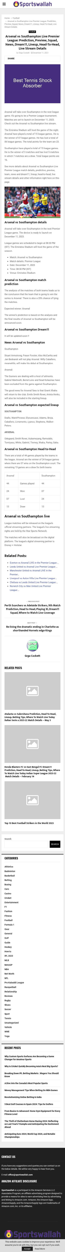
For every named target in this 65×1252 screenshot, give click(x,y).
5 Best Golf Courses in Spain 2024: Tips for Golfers (29, 1104)
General (8, 933)
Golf (7, 938)
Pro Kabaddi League (14, 982)
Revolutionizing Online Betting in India (23, 1097)
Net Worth (9, 974)
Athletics (9, 866)
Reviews (9, 996)
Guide (7, 942)
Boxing (8, 884)
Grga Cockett (24, 53)
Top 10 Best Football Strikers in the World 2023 (29, 823)
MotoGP (8, 965)
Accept (27, 1249)
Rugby (8, 1000)
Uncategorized (12, 1023)
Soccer (8, 1009)
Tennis (8, 1018)
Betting (8, 880)
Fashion (8, 911)
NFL (6, 978)
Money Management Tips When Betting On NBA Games (31, 1090)
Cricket (8, 898)
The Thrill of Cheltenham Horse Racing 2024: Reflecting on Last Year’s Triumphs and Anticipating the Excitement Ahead (32, 1124)
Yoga (7, 1036)
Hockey (8, 947)
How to (8, 951)
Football (32, 32)
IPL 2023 (9, 956)
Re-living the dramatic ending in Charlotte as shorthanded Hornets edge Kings (32, 629)
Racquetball (10, 987)
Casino (8, 893)
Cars (7, 889)
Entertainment (11, 902)
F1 (6, 907)
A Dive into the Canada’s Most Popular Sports (26, 1083)
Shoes (7, 1005)
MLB (7, 960)
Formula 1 (9, 924)
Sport (7, 1014)
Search (8, 839)
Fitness (8, 916)
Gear (7, 929)
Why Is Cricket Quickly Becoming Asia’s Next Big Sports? (31, 1066)
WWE (7, 1031)
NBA (7, 969)
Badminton (10, 871)
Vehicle (8, 1027)
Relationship (11, 991)
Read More (40, 1249)
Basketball (10, 875)
